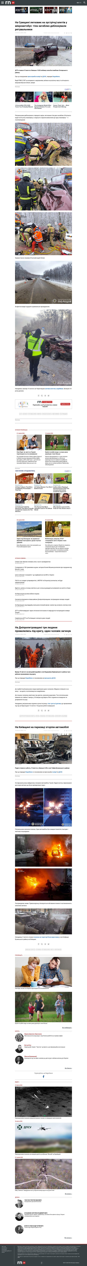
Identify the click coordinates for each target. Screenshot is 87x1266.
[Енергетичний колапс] (21, 13)
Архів (3, 1252)
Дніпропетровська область (27, 716)
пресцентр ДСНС (50, 678)
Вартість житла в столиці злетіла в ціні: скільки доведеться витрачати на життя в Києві (42, 588)
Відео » (17, 1082)
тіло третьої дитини (54, 703)
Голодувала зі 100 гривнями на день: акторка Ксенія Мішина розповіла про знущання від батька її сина (43, 568)
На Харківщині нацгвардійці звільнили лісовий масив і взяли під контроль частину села (43, 605)
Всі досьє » (68, 1238)
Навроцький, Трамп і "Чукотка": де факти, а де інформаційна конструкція (44, 1047)
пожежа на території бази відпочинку (46, 937)
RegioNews (56, 76)
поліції (54, 772)
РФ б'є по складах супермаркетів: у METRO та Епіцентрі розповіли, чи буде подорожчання (38, 581)
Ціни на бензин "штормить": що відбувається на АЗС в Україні (34, 575)
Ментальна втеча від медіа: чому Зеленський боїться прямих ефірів (43, 1035)
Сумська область (46, 413)
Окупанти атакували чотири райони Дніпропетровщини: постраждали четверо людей (42, 599)
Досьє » (17, 1197)
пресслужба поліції (34, 76)
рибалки (42, 716)
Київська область (30, 949)
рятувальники (32, 413)
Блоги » (17, 1031)
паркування (58, 949)
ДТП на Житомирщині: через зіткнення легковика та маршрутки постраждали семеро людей (42, 611)
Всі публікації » (67, 1028)
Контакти (4, 1248)
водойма (64, 716)
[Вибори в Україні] (65, 13)
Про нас (4, 1246)
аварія (39, 413)
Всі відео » (68, 1194)
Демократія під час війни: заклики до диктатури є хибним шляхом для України (46, 1058)
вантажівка (56, 413)
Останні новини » (20, 558)
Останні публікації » (21, 430)
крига (37, 716)
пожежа (38, 949)
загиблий (57, 716)
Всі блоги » (68, 1068)
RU (80, 3)
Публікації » (19, 955)
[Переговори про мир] (50, 13)
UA (78, 3)
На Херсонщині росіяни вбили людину (27, 594)
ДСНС (44, 76)
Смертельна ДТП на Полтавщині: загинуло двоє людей (32, 618)
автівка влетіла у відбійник (54, 388)
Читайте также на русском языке (51, 32)
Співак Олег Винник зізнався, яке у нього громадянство (33, 562)
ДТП (21, 413)
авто (52, 949)
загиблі (25, 413)
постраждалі (63, 413)
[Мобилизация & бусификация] (36, 13)
